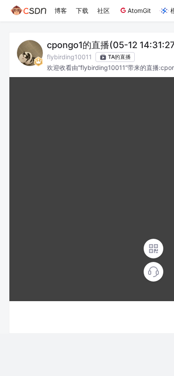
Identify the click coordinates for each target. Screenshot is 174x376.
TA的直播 (119, 56)
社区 (103, 10)
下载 (82, 10)
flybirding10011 (69, 57)
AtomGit (139, 10)
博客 (60, 10)
